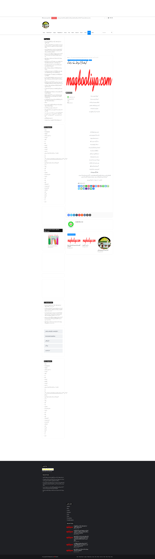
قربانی (45, 180)
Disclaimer (69, 512)
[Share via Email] (87, 215)
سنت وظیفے (46, 161)
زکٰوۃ (45, 157)
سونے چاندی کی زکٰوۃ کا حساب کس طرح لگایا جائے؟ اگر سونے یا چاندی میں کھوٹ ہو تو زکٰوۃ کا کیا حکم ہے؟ (53, 75)
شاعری (90, 60)
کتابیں (45, 182)
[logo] (48, 470)
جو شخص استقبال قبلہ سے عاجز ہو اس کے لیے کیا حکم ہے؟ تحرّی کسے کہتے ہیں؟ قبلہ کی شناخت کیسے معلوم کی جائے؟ (53, 92)
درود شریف (46, 151)
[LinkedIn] (74, 215)
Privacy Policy (69, 518)
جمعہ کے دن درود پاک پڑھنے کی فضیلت (49, 118)
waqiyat (54, 32)
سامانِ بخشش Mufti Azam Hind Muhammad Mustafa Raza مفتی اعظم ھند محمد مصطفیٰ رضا (84, 57)
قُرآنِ (45, 178)
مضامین (45, 192)
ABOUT (68, 506)
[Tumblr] (76, 215)
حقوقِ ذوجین (46, 147)
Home (86, 32)
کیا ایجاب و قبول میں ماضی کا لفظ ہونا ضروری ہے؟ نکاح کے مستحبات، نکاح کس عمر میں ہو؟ (53, 89)
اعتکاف (45, 139)
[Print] (90, 215)
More (81, 32)
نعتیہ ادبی (46, 196)
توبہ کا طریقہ (46, 145)
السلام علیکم (46, 103)
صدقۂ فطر (45, 167)
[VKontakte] (84, 215)
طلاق (45, 168)
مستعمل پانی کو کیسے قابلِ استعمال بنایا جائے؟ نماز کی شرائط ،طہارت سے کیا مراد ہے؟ (54, 113)
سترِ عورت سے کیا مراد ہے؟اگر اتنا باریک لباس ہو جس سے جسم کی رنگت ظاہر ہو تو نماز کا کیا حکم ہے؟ (54, 110)
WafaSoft (56, 556)
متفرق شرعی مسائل (47, 188)
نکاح (45, 198)
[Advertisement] (77, 8)
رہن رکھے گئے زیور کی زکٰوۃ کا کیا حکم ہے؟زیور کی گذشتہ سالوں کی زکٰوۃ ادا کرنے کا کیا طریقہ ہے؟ (53, 68)
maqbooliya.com (72, 97)
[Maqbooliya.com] (45, 25)
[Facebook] (68, 215)
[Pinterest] (79, 215)
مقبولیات (46, 194)
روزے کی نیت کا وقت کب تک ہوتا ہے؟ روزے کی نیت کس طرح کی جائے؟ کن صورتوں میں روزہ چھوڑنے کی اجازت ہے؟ (53, 65)
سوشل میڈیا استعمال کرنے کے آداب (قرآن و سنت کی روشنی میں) (52, 163)
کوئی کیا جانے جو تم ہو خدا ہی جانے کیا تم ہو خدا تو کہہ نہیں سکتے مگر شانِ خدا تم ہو (73, 246)
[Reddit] (82, 215)
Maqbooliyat (60, 32)
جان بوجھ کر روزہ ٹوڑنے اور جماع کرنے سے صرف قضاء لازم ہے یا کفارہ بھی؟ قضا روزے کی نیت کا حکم (53, 59)
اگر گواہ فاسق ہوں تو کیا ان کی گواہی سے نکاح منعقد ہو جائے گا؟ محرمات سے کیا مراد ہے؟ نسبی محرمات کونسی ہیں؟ (53, 86)
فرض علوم (46, 176)
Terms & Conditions (70, 520)
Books (73, 32)
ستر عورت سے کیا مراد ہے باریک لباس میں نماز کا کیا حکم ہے (51, 108)
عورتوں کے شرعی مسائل (47, 174)
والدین (45, 201)
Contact (68, 510)
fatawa (65, 32)
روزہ (45, 155)
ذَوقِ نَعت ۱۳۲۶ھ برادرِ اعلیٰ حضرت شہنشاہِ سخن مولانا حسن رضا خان (51, 153)
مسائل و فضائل (46, 190)
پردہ (45, 141)
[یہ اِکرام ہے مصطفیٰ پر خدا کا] (89, 240)
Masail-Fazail (49, 32)
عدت (45, 170)
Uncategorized (47, 132)
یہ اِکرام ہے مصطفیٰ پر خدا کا (85, 245)
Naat (69, 32)
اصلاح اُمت (46, 137)
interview (77, 32)
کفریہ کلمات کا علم (47, 184)
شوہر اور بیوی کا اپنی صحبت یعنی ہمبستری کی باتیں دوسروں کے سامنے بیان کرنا (53, 120)
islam (45, 130)
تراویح (45, 143)
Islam (44, 32)
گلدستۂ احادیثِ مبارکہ (47, 186)
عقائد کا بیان (46, 172)
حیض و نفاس (46, 149)
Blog (89, 32)
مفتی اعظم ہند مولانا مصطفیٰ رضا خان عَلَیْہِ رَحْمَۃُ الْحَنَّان (103, 250)
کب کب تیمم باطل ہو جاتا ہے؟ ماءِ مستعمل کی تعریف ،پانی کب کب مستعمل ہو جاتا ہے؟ (53, 115)
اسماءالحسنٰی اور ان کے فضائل (48, 135)
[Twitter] (71, 215)
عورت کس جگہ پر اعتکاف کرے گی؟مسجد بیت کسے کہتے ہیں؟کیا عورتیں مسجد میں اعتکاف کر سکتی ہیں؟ (53, 42)
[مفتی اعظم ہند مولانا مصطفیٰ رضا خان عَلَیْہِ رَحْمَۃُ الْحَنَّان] (104, 243)
